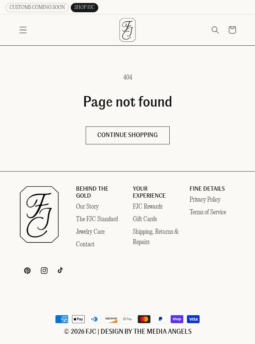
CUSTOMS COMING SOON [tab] (37, 7)
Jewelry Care (90, 232)
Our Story (87, 207)
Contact (85, 244)
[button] (23, 30)
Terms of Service (208, 212)
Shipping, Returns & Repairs (156, 237)
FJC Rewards (147, 207)
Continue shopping (127, 135)
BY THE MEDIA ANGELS (158, 332)
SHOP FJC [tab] (84, 7)
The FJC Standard (97, 219)
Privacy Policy (205, 200)
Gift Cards (145, 219)
